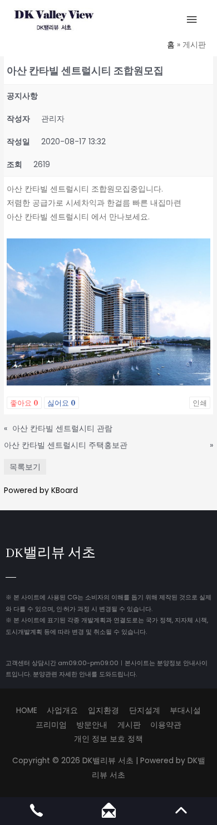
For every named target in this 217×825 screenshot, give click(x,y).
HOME (26, 710)
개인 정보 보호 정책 (108, 739)
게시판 (129, 725)
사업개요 (62, 710)
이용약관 (165, 725)
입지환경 (103, 710)
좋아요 (24, 402)
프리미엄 (51, 725)
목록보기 (25, 466)
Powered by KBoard (41, 490)
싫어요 (61, 402)
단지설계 (144, 710)
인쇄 (200, 402)
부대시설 (185, 710)
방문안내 (91, 725)
